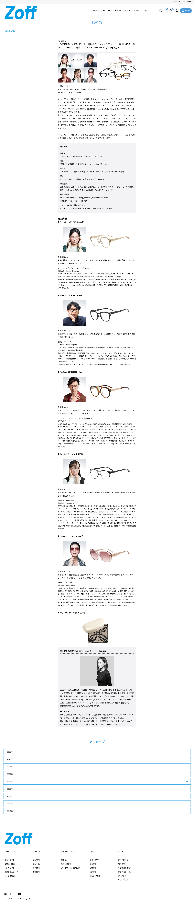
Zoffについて (95, 860)
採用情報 (93, 872)
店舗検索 (36, 860)
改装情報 (36, 872)
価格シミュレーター (12, 872)
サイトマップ (123, 880)
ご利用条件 (122, 876)
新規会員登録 (66, 864)
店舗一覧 (36, 864)
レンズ (127, 11)
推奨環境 (121, 864)
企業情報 (93, 868)
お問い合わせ (123, 860)
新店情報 (36, 868)
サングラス (118, 11)
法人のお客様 (95, 876)
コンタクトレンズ (148, 11)
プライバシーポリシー (126, 872)
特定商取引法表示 (124, 868)
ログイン (64, 860)
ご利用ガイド (176, 1)
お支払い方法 (9, 864)
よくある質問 (187, 1)
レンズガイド (9, 868)
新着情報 (93, 864)
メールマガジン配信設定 (70, 868)
